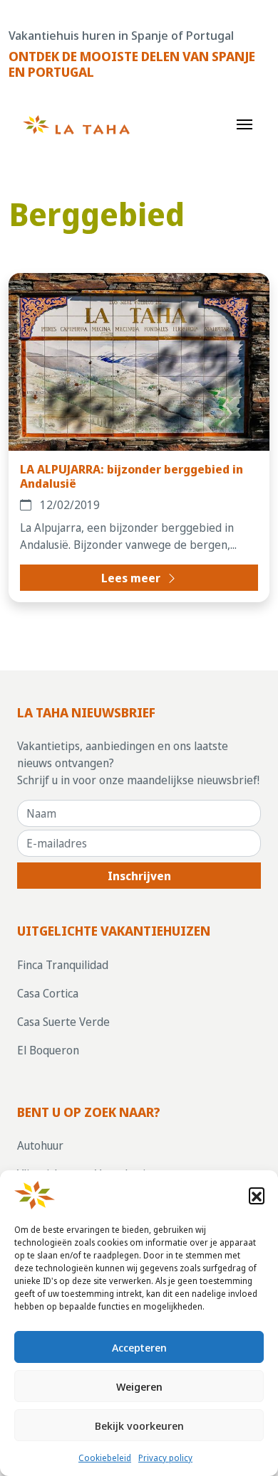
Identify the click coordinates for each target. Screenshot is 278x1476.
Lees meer (132, 578)
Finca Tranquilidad (62, 965)
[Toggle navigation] (244, 123)
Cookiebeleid (104, 1458)
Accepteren (139, 1347)
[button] (256, 1195)
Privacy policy (165, 1458)
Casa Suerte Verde (63, 1022)
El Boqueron (48, 1050)
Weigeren (139, 1386)
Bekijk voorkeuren (139, 1425)
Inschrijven (139, 876)
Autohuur (40, 1145)
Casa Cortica (47, 993)
